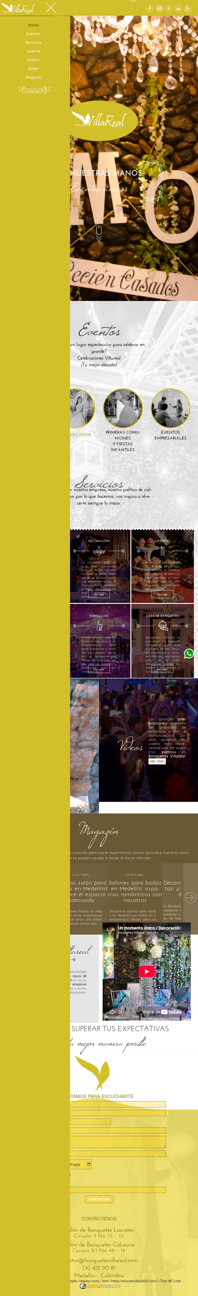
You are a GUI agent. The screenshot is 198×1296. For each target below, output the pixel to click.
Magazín (33, 77)
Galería (33, 51)
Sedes (33, 68)
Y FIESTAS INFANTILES (123, 440)
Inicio (33, 25)
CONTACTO (35, 91)
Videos (33, 60)
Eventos (33, 34)
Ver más (98, 593)
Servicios (33, 42)
